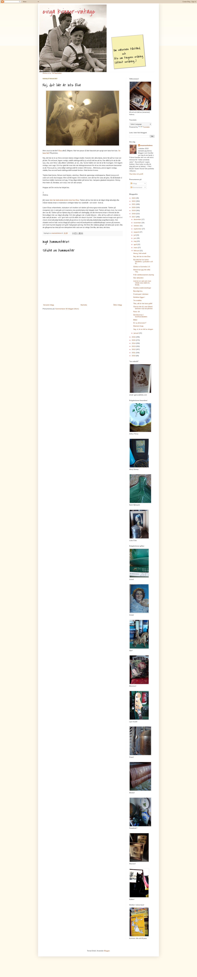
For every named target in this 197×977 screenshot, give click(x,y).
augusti (136, 232)
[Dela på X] (77, 233)
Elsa (60, 151)
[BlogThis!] (75, 233)
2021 (134, 204)
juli (135, 235)
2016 (134, 337)
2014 (134, 343)
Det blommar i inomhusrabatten (140, 316)
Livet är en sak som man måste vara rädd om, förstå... (142, 283)
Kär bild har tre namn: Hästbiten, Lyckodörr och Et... (143, 261)
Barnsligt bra (137, 291)
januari (136, 333)
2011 (134, 352)
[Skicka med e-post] (73, 233)
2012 (134, 349)
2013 (134, 346)
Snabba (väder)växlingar (142, 288)
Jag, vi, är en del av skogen (143, 329)
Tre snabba (137, 300)
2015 (134, 340)
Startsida (83, 305)
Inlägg (134, 183)
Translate (146, 127)
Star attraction (138, 278)
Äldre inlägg (117, 305)
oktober (137, 226)
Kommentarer (137, 187)
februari (137, 251)
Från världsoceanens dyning (143, 275)
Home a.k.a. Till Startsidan (52, 73)
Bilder (135, 320)
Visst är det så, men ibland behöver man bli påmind (142, 307)
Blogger (107, 951)
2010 (134, 356)
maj (135, 241)
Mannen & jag (138, 326)
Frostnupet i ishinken (140, 294)
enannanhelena (146, 145)
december (137, 219)
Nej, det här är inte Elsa (141, 256)
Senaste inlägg (48, 305)
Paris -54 (136, 311)
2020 (134, 207)
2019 (134, 210)
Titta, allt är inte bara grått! (142, 303)
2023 (134, 198)
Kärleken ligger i (139, 297)
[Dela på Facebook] (80, 233)
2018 (134, 213)
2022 (134, 201)
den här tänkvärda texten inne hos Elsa (64, 200)
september (138, 229)
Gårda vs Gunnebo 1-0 (141, 266)
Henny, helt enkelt (139, 253)
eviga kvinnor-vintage (69, 11)
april (135, 244)
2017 (134, 217)
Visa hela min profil (136, 174)
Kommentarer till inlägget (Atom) (67, 309)
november (137, 223)
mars (136, 247)
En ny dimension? (139, 323)
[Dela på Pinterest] (82, 233)
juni (135, 238)
